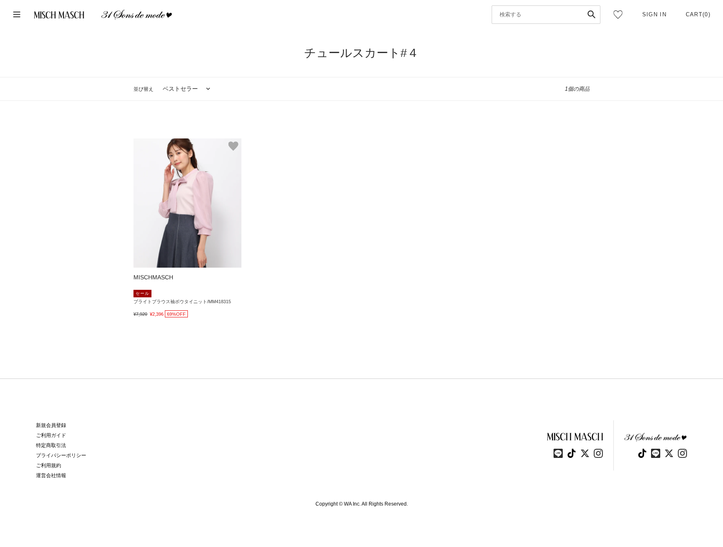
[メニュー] (17, 14)
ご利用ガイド (51, 435)
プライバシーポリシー (61, 455)
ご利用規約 (48, 465)
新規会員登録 (51, 425)
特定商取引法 (51, 445)
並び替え (143, 89)
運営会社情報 (51, 475)
